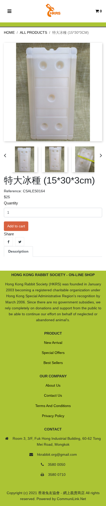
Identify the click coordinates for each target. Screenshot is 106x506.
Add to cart (16, 226)
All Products (33, 32)
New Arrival (53, 343)
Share (8, 241)
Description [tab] (18, 251)
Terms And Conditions (53, 406)
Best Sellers (53, 363)
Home (9, 32)
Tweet (19, 241)
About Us (53, 385)
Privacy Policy (53, 416)
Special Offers (53, 353)
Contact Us (53, 395)
